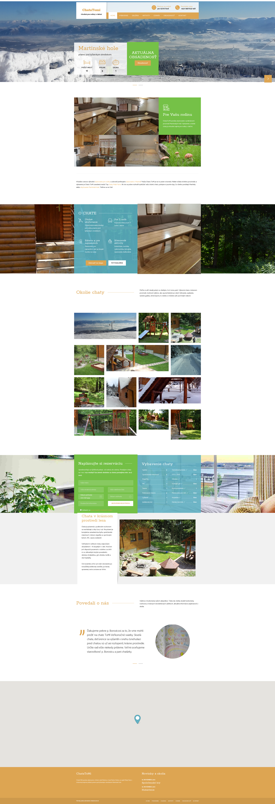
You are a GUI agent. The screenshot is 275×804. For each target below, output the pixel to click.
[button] (137, 720)
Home (112, 15)
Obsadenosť (169, 15)
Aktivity (146, 15)
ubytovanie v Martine (133, 181)
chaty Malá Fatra (115, 184)
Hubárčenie (148, 790)
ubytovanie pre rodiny (102, 181)
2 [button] (141, 84)
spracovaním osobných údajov (101, 510)
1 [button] (135, 84)
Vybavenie (123, 15)
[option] (137, 42)
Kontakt (182, 15)
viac (186, 470)
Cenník (157, 15)
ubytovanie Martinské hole (90, 187)
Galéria (135, 15)
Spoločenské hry (151, 783)
